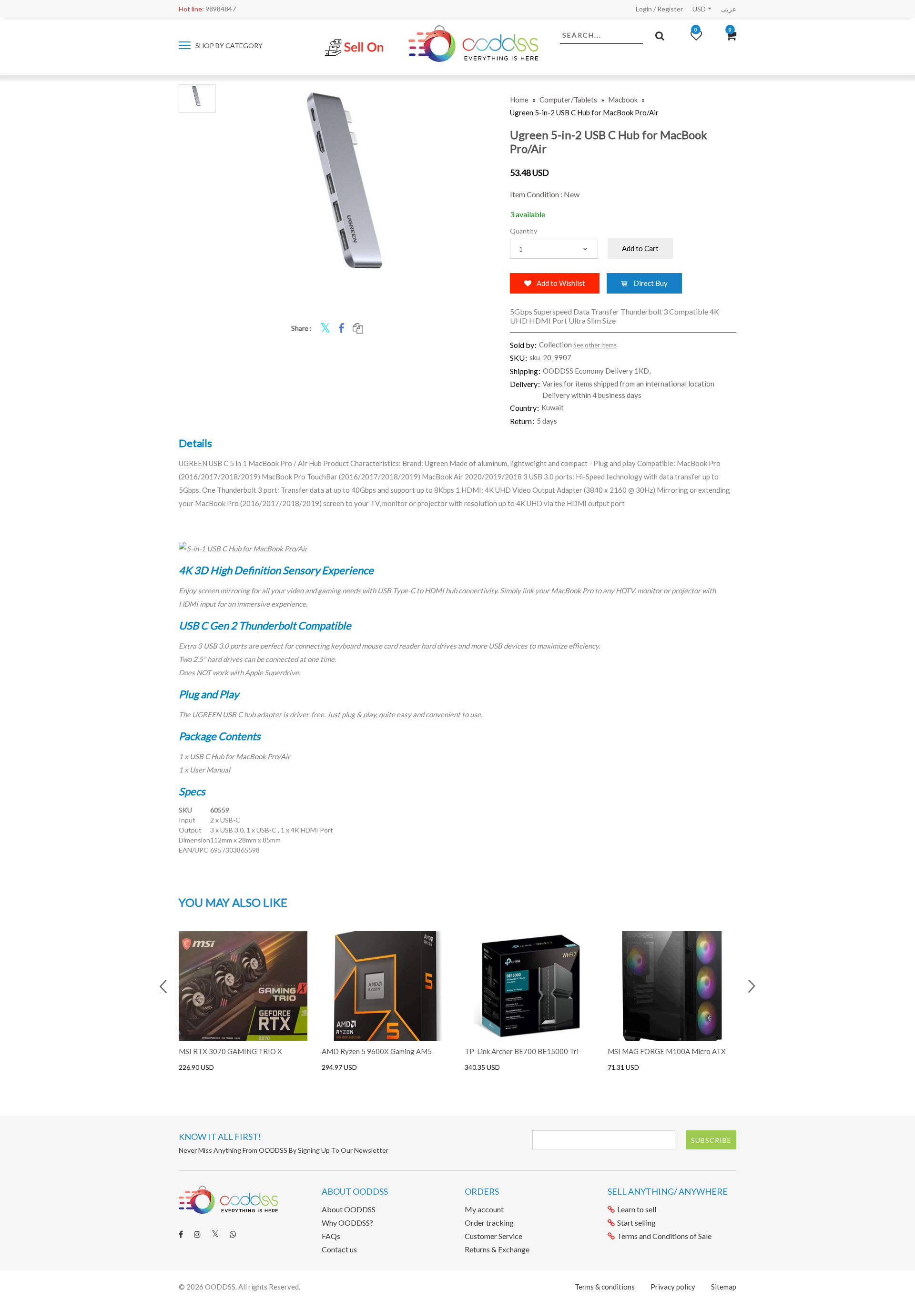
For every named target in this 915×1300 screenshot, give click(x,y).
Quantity (523, 231)
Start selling (636, 1222)
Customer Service (493, 1235)
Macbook (623, 99)
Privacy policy (673, 1286)
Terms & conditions (605, 1286)
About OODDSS (349, 1209)
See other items (595, 345)
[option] (243, 1001)
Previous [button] (163, 986)
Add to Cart (640, 248)
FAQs (331, 1235)
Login (644, 9)
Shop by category (228, 45)
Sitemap (723, 1286)
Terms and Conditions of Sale (664, 1235)
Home (519, 99)
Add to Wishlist (560, 283)
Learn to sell (636, 1209)
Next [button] (751, 986)
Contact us (339, 1249)
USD (699, 9)
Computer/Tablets (568, 99)
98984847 (207, 9)
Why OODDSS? (347, 1222)
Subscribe (711, 1140)
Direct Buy (650, 283)
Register (670, 9)
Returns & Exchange (497, 1249)
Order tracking (489, 1222)
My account (484, 1209)
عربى (728, 9)
